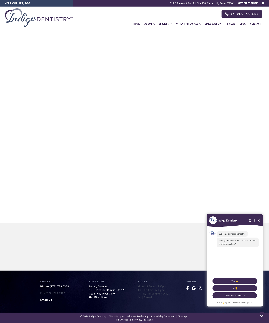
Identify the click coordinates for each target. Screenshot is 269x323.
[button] (242, 14)
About (148, 23)
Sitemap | (183, 316)
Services (164, 23)
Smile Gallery (213, 23)
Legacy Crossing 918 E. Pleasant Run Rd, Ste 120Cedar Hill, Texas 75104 (107, 290)
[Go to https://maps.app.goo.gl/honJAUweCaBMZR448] (170, 4)
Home (136, 23)
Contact (255, 23)
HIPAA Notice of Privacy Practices (134, 319)
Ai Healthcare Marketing (135, 316)
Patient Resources (186, 23)
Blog (243, 23)
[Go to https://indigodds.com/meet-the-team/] (36, 4)
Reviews (230, 23)
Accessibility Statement (163, 316)
